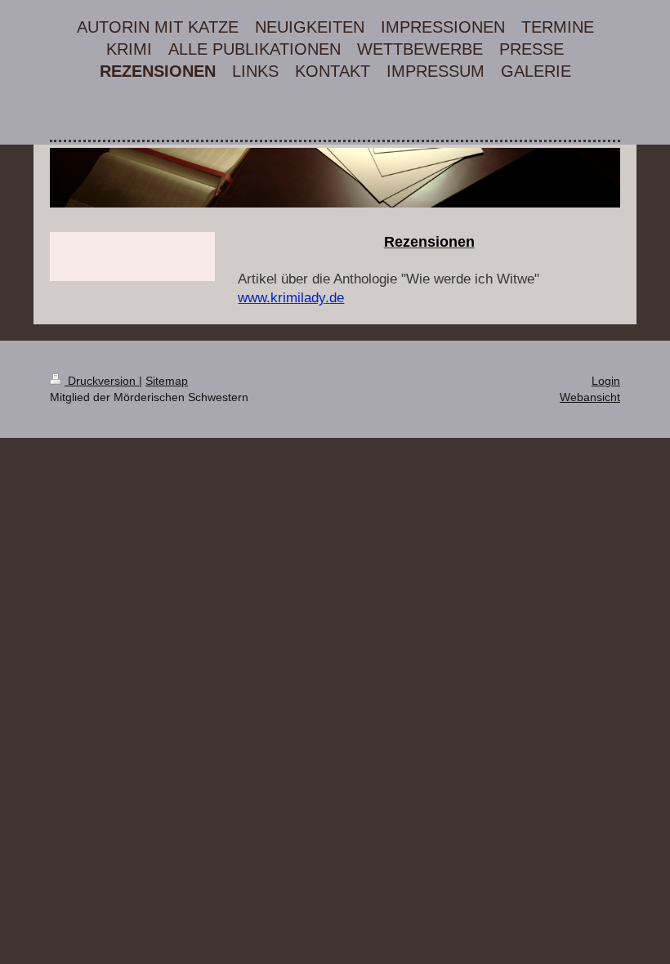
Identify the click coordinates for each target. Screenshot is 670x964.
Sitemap (166, 380)
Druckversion (102, 380)
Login (606, 380)
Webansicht (590, 397)
